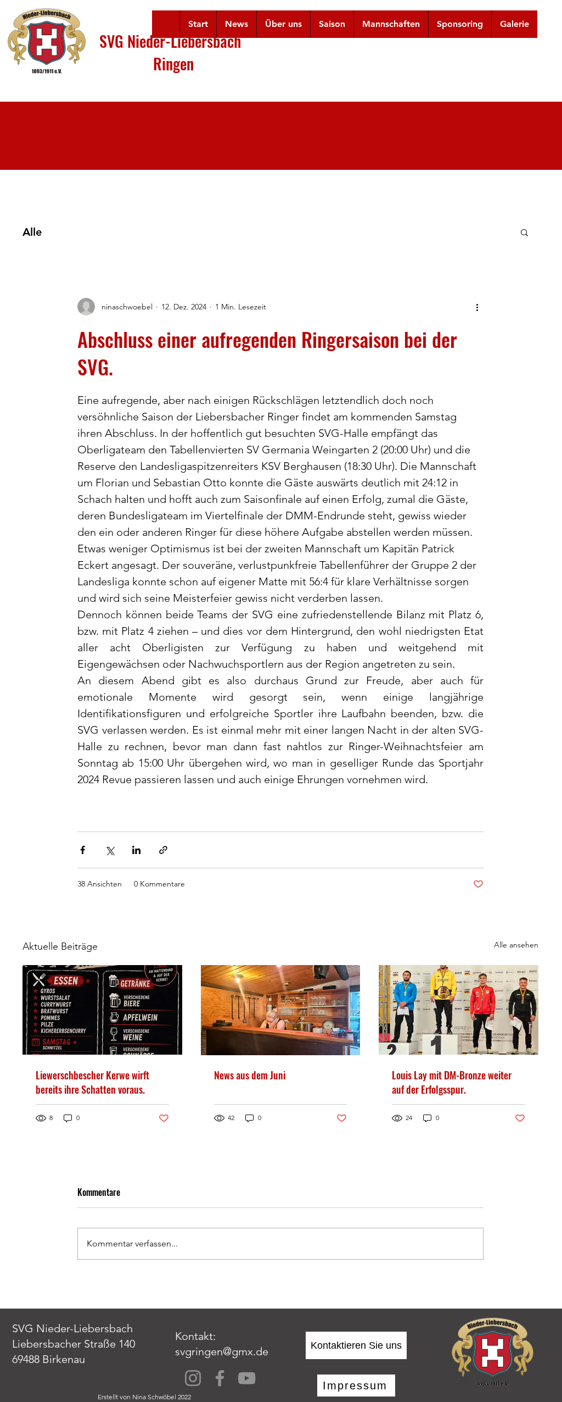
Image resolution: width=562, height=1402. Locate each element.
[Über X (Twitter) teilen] (109, 850)
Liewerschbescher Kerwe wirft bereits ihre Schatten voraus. (92, 1082)
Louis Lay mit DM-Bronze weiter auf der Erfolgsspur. (452, 1082)
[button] (283, 24)
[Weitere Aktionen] (477, 306)
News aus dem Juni (249, 1075)
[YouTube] (246, 1378)
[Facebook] (220, 1378)
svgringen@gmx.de (221, 1351)
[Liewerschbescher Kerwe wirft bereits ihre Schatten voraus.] (102, 1010)
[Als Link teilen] (163, 850)
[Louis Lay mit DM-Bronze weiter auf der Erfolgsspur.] (458, 1010)
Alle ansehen (516, 945)
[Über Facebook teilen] (82, 850)
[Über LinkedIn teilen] (136, 850)
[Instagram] (193, 1378)
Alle (32, 232)
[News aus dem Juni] (281, 1010)
